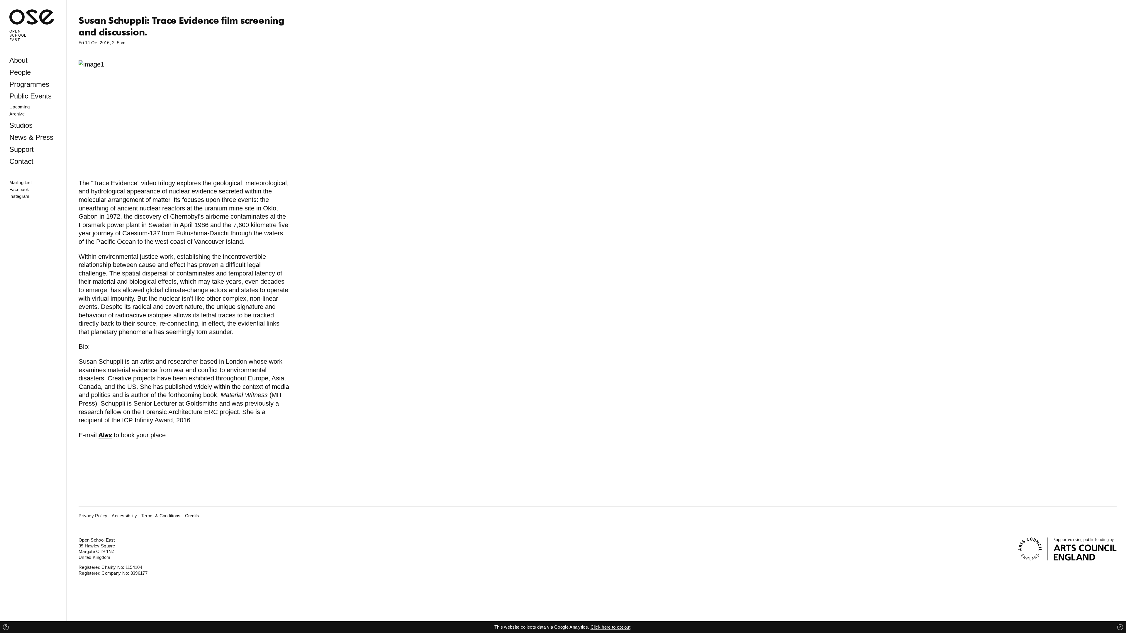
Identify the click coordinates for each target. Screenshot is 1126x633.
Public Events (30, 96)
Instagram (19, 196)
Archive (17, 113)
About (18, 60)
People (20, 72)
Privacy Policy (93, 515)
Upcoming (19, 106)
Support (21, 149)
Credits (192, 515)
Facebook (19, 189)
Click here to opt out (610, 627)
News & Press (31, 137)
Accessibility (124, 515)
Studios (21, 125)
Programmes (29, 84)
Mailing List (20, 182)
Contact (21, 161)
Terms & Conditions (160, 515)
